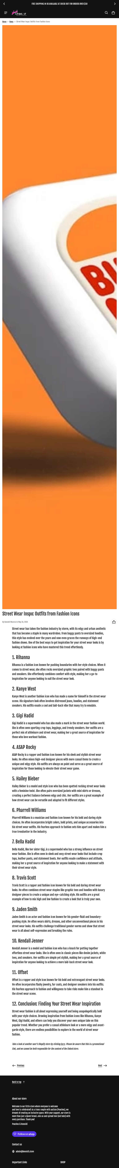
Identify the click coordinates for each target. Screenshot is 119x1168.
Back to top (16, 1082)
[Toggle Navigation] (5, 12)
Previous (20, 1065)
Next (100, 1065)
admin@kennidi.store (25, 1151)
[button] (106, 12)
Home (4, 21)
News (11, 21)
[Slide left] (4, 4)
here (63, 1044)
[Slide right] (115, 4)
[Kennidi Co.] (18, 13)
